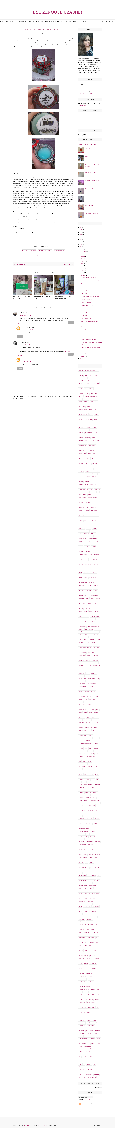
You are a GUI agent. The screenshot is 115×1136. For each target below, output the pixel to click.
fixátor (89, 903)
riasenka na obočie (94, 991)
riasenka (86, 991)
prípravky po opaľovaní (84, 989)
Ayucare (85, 404)
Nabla (94, 699)
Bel (80, 422)
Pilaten (96, 743)
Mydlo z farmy (93, 688)
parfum (80, 963)
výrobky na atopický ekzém (85, 1046)
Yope (91, 867)
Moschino (92, 686)
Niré (94, 714)
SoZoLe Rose (81, 805)
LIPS (90, 624)
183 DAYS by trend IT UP (90, 370)
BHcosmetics (82, 406)
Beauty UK (81, 419)
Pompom (96, 748)
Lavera (85, 634)
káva (96, 924)
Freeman (81, 559)
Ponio (80, 751)
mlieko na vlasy (82, 942)
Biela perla (87, 427)
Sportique (95, 813)
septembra (83, 258)
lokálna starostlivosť (84, 932)
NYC (86, 699)
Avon (92, 401)
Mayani (87, 673)
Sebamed (95, 792)
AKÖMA (96, 375)
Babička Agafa (90, 406)
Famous (96, 541)
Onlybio (96, 722)
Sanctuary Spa (82, 787)
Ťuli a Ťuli (96, 1074)
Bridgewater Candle (83, 450)
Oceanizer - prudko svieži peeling (88, 277)
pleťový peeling (82, 976)
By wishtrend (95, 455)
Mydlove (81, 691)
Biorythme (87, 437)
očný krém (88, 960)
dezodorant (95, 890)
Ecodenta (94, 528)
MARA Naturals (88, 650)
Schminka (81, 792)
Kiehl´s (93, 613)
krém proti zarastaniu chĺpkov (86, 924)
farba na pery (82, 901)
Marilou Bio (88, 665)
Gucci (99, 569)
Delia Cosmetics (82, 499)
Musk (87, 688)
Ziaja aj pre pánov (85, 326)
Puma (85, 753)
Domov (2, 21)
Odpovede (20, 323)
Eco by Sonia (82, 528)
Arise (92, 393)
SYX (80, 782)
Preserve (90, 751)
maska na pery (82, 934)
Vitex (80, 854)
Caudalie (96, 468)
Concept (81, 481)
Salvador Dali (97, 784)
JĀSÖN (80, 611)
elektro (93, 896)
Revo (80, 769)
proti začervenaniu (83, 984)
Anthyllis (91, 391)
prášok (91, 984)
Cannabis (81, 463)
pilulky (80, 968)
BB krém (96, 404)
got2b (80, 906)
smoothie (97, 999)
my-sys (80, 945)
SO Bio (93, 779)
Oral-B (88, 725)
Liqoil (80, 639)
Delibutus (90, 499)
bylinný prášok (88, 883)
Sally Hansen (95, 782)
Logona (98, 639)
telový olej (81, 1030)
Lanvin (80, 634)
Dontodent (86, 510)
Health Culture (92, 577)
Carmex (89, 466)
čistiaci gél (81, 1069)
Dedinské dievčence (92, 497)
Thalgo (95, 823)
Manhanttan (95, 660)
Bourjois (90, 448)
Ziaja (80, 872)
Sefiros (93, 795)
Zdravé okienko (27, 26)
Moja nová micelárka (89, 189)
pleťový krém (89, 973)
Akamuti (90, 378)
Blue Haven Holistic (95, 440)
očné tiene (81, 960)
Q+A (80, 761)
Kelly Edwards (82, 613)
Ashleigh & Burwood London (91, 396)
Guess (80, 572)
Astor (80, 398)
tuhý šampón (92, 1038)
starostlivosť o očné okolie (85, 1015)
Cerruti (97, 471)
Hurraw (87, 593)
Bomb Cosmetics (92, 445)
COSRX (88, 458)
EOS (92, 520)
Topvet (80, 836)
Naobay (86, 701)
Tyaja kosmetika (82, 844)
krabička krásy (88, 916)
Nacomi (80, 701)
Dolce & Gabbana (94, 507)
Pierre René (88, 740)
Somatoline (90, 810)
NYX (90, 699)
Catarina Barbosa (83, 468)
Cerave (87, 471)
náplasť (86, 950)
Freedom (97, 556)
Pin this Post (60, 250)
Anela (86, 388)
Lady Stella (97, 629)
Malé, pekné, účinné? (89, 205)
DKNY (80, 494)
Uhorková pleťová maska (86, 299)
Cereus (92, 471)
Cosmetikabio (93, 484)
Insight (80, 600)
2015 (81, 249)
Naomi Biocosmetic (94, 701)
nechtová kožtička (94, 947)
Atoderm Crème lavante (86, 333)
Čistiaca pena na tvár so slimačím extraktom (90, 347)
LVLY (94, 624)
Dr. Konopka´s (82, 515)
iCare (85, 911)
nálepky (81, 950)
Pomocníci (109, 21)
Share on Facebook (30, 250)
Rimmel (80, 774)
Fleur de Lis (81, 551)
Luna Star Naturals (83, 644)
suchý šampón (82, 1020)
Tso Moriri (81, 841)
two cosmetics (82, 1041)
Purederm (81, 756)
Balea (95, 409)
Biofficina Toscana (89, 432)
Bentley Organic (82, 424)
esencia (86, 898)
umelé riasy (90, 1041)
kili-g (85, 914)
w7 (79, 1056)
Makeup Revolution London (85, 660)
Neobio (85, 712)
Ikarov (87, 598)
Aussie (90, 398)
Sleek (98, 802)
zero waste (81, 1059)
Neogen (90, 712)
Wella (96, 857)
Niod (80, 714)
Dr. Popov (96, 515)
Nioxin (84, 714)
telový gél (81, 1028)
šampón (85, 1072)
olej (98, 955)
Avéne (80, 404)
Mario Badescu (82, 668)
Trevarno (81, 839)
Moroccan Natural (83, 686)
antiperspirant (82, 875)
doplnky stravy (95, 893)
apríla (82, 270)
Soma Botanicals (82, 810)
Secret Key (81, 795)
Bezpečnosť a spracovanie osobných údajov (20, 21)
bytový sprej (97, 883)
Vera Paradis (25, 342)
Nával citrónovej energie (86, 350)
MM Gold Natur (82, 652)
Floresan (88, 551)
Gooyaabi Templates (43, 1125)
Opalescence (82, 725)
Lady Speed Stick (89, 629)
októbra (83, 256)
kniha (89, 914)
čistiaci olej (96, 1069)
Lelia (86, 637)
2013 (81, 361)
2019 (81, 239)
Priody (80, 753)
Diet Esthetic (82, 507)
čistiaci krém (89, 1069)
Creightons (89, 489)
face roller (92, 898)
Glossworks (88, 564)
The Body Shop (82, 826)
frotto (94, 903)
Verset (80, 849)
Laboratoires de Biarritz (93, 626)
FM (89, 541)
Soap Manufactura (90, 805)
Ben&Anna (93, 422)
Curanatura (97, 489)
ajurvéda (91, 872)
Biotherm (94, 437)
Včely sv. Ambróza (83, 857)
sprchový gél (92, 1004)
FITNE (85, 541)
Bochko (80, 442)
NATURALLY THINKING (94, 696)
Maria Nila (81, 665)
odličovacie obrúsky (83, 955)
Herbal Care (88, 585)
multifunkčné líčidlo (93, 942)
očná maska (89, 958)
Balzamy (3, 26)
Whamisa (81, 859)
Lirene (85, 639)
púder (80, 991)
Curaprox (81, 492)
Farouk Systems (94, 543)
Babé (90, 409)
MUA (93, 652)
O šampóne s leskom (85, 287)
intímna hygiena (92, 911)
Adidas (80, 378)
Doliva (80, 510)
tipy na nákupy (96, 1033)
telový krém (97, 1028)
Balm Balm (81, 411)
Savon (89, 789)
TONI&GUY (85, 823)
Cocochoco (81, 479)
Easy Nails (81, 523)
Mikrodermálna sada (85, 309)
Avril (96, 401)
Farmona (86, 543)
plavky (86, 968)
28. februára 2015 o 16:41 (25, 315)
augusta (83, 261)
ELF (85, 520)
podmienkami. (83, 105)
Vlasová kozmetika (69, 21)
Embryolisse (86, 533)
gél (90, 906)
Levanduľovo (11, 26)
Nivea (98, 714)
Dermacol (81, 502)
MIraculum (95, 650)
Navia (97, 709)
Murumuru (81, 688)
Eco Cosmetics (92, 525)
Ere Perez (91, 536)
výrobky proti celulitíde (84, 1051)
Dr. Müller (89, 515)
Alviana (80, 388)
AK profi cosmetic (89, 375)
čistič (80, 1072)
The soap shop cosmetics (84, 831)
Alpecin (96, 380)
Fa (92, 541)
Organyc (81, 727)
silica (89, 997)
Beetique (96, 419)
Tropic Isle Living (89, 839)
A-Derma (81, 375)
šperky (96, 1072)
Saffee (84, 782)
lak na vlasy (94, 927)
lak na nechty (86, 927)
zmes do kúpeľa (89, 1059)
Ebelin (87, 523)
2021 (81, 234)
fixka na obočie (82, 903)
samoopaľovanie (82, 997)
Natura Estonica (91, 704)
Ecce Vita (93, 523)
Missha (87, 681)
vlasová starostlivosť (84, 1043)
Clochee (94, 476)
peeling (86, 963)
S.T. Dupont (87, 779)
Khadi (89, 613)
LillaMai (91, 637)
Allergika (81, 380)
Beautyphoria (89, 419)
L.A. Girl (81, 624)
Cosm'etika (87, 481)
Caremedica (94, 463)
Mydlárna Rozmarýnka (90, 691)
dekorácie (90, 888)
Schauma (95, 789)
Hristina (95, 590)
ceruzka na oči (92, 885)
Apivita (97, 391)
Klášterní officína (95, 616)
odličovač (92, 955)
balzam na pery (82, 880)
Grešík (89, 569)
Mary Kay (81, 670)
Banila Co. (88, 411)
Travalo (86, 836)
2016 (81, 246)
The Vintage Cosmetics (84, 828)
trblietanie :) (93, 1035)
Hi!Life (84, 587)
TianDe (93, 831)
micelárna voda (82, 940)
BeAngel (96, 414)
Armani (96, 393)
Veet (90, 846)
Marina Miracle (96, 665)
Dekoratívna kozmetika (90, 21)
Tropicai (97, 839)
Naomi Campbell (82, 704)
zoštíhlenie (97, 1059)
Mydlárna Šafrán (83, 694)
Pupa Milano (91, 753)
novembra (83, 253)
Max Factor (81, 673)
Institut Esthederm (88, 600)
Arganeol (81, 393)
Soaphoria (38, 255)
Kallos (90, 611)
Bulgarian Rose (91, 453)
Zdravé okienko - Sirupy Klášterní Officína (90, 296)
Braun (95, 448)
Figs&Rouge (86, 549)
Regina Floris (82, 766)
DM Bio (84, 494)
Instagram (82, 93)
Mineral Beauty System (93, 678)
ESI (95, 520)
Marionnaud (90, 668)
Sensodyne (88, 797)
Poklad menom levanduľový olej (92, 180)
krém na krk (81, 919)
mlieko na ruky (91, 940)
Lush (91, 644)
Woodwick (81, 862)
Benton (90, 424)
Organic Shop (94, 725)
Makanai (88, 655)
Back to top (97, 1125)
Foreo (90, 554)
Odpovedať (71, 322)
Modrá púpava (82, 683)
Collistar (88, 479)
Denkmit (96, 499)
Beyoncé (81, 427)
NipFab (89, 714)
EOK (88, 520)
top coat (87, 1035)
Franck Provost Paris (84, 556)
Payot (90, 738)
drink (80, 896)
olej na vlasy (82, 958)
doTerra (81, 893)
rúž (98, 994)
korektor (81, 916)
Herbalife (95, 585)
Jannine (89, 603)
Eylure (80, 541)
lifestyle (93, 929)
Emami (80, 533)
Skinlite (93, 802)
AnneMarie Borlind (83, 391)
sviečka (89, 1020)
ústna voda (89, 1064)
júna (82, 265)
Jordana (81, 608)
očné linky (96, 958)
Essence (96, 536)
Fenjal (80, 549)
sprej (97, 1007)
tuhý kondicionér (83, 1038)
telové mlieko (82, 1025)
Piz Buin (80, 745)
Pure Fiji (97, 753)
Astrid (85, 398)
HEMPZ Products (87, 572)
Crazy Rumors (82, 489)
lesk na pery (81, 929)
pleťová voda (82, 971)
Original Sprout (82, 730)
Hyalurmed (93, 593)
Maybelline (93, 673)
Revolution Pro (86, 769)
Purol (88, 758)
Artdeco (81, 396)
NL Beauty (81, 699)
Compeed (94, 479)
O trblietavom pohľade (86, 336)
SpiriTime (89, 813)
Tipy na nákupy (39, 26)
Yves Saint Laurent (83, 870)
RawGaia (89, 761)
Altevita (87, 383)
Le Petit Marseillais (93, 634)
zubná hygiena (82, 1061)
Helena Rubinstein (83, 582)
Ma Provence (82, 655)
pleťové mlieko (90, 971)
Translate (89, 1099)
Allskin (87, 380)
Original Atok (94, 727)
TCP (80, 823)
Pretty (95, 751)
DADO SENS (93, 492)
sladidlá (81, 999)
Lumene (93, 642)
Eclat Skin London (83, 525)
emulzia (81, 898)
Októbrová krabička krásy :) (91, 172)
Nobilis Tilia (81, 717)
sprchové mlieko (82, 1004)
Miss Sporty (81, 681)
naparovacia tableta (83, 947)
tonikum (81, 1035)
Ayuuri (90, 404)
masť (97, 937)
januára (82, 356)
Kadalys (85, 611)
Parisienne (90, 735)
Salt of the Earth (88, 784)
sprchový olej (91, 1007)
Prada (85, 751)
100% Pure (81, 370)
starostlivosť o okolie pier (85, 1012)
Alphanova (81, 383)
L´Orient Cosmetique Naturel (85, 647)
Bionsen (91, 435)
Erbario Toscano (82, 536)
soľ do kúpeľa (82, 1002)
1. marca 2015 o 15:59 (28, 330)
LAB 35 (86, 624)
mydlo (85, 945)
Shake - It (86, 800)
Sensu (94, 797)
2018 (81, 241)
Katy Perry (97, 611)
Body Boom (96, 442)
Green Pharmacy (82, 569)
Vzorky (85, 854)
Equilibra (93, 533)
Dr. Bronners (82, 512)
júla (82, 263)
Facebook (90, 87)
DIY (98, 492)
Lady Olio (81, 629)
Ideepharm (81, 598)
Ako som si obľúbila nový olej (91, 213)
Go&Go (98, 564)
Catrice (90, 468)
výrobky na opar (93, 1048)
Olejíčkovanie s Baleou (86, 318)
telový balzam (90, 1025)
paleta (94, 960)
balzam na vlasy (91, 880)
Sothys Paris (82, 813)
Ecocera (88, 528)
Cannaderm (87, 463)
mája (82, 268)
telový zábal (82, 1033)
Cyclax (87, 492)
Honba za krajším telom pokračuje (88, 339)
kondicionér (95, 914)
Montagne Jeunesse (91, 683)
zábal (80, 1064)
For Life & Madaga (83, 554)
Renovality (89, 766)
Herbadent (81, 585)
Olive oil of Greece (83, 722)
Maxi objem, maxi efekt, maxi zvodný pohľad (91, 290)
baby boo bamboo (92, 875)
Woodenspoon (94, 859)
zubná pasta (97, 1061)
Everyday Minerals (93, 538)
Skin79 (88, 802)
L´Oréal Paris (96, 647)
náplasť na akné (93, 950)
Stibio (85, 815)
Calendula (93, 458)
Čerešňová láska (84, 315)
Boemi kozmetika (82, 445)
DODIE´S (89, 494)
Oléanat (91, 722)
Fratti (92, 556)
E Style (80, 520)
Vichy (92, 849)
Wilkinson (87, 859)
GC (89, 559)
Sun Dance (96, 818)
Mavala (98, 670)
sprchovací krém (91, 1002)
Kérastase (86, 621)
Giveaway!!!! (67, 351)
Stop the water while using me (85, 818)
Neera (80, 712)
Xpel (87, 862)
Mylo (90, 694)
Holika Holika (82, 590)
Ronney (97, 774)
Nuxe (93, 717)
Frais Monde (96, 554)
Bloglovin (82, 87)
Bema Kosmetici (86, 422)
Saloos (80, 784)
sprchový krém (82, 1007)
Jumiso (93, 608)
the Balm (89, 1033)
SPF (97, 779)
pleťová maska (93, 968)
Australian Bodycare (84, 401)
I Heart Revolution (94, 595)
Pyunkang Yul (95, 758)
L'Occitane (93, 621)
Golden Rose (81, 567)
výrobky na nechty (83, 1048)
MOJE (89, 652)
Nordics (88, 717)
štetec (80, 1074)
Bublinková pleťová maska (87, 312)
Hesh (80, 587)
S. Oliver (81, 779)
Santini (93, 787)
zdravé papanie (91, 1056)
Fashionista (86, 546)
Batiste (90, 414)
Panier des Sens (82, 735)
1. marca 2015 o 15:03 (25, 344)
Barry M (94, 411)
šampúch (91, 1072)
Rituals (91, 774)
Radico (84, 761)
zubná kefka (90, 1061)
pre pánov (91, 981)
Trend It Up (92, 836)
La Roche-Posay (82, 626)
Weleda (90, 857)
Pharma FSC (81, 740)
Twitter (90, 93)
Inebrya (92, 598)
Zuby (78, 21)
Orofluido (94, 730)
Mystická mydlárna (83, 696)
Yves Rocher (97, 867)
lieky (88, 929)
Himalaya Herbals (92, 587)
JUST (80, 603)
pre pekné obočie (82, 981)
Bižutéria (81, 440)
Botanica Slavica (82, 448)
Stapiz (80, 815)
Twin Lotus (97, 841)
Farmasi (81, 543)
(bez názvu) (87, 156)
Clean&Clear (87, 476)
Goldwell (89, 567)
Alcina (96, 378)
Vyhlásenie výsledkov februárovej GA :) (90, 280)
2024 (81, 227)
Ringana (86, 774)
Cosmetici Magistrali (83, 484)
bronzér (81, 883)
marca (82, 272)
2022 (81, 232)
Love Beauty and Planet (84, 642)
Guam (94, 569)
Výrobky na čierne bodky (94, 854)
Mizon (97, 681)
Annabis (91, 388)
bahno (99, 875)
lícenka (93, 932)
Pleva (86, 748)
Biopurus (81, 437)
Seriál (19, 26)
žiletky (80, 1077)
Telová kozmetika (42, 21)
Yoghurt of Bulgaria (83, 867)
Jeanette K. (25, 313)
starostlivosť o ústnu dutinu (85, 1017)
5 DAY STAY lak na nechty (87, 305)
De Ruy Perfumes (82, 497)
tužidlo (98, 1038)
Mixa (92, 681)
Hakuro (94, 572)
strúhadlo (96, 1017)
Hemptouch (91, 582)
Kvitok (80, 621)
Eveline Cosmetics (83, 538)
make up (98, 932)
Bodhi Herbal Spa (88, 442)
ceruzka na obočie (83, 885)
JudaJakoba (87, 608)
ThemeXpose (26, 1125)
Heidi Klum (88, 580)
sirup (94, 997)
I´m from (96, 600)
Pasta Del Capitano (83, 738)
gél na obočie (96, 906)
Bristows (92, 450)
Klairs (80, 616)
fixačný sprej (90, 901)
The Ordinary (90, 826)
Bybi (80, 458)
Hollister (89, 590)
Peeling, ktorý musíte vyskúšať (21, 298)
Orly (89, 730)
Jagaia (84, 603)
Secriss (87, 795)
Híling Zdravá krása (83, 595)
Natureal (92, 709)
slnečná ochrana (89, 999)
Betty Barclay (97, 424)
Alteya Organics (95, 383)
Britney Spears (82, 453)
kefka (80, 914)
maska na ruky (90, 934)
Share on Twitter (46, 250)
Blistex (86, 440)
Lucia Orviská (29, 327)
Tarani (90, 823)
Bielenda (94, 427)
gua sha (85, 906)
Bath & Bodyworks (83, 414)
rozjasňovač (87, 994)
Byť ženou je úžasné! (57, 12)
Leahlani (81, 637)
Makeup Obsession (83, 657)
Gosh (94, 567)
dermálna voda (82, 890)
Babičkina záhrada (83, 409)
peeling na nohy (93, 963)
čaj (94, 1064)
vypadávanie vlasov (95, 1043)
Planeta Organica (88, 745)
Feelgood (94, 546)
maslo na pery (91, 937)
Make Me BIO (95, 655)
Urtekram (90, 844)
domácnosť (87, 893)
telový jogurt (89, 1028)
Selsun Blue (81, 797)
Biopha (96, 435)
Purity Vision (82, 758)
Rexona (96, 771)
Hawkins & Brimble (83, 577)
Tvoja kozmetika (89, 841)
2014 (81, 358)
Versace (95, 846)
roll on (80, 994)
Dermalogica (88, 502)
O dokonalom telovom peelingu (42, 298)
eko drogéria (86, 896)
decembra (83, 251)
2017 (81, 244)
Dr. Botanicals (94, 510)
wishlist (84, 1056)
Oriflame (87, 727)
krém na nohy (90, 919)
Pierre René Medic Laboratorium (86, 743)
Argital (87, 393)
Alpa (92, 380)
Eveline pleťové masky (86, 283)
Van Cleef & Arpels (83, 846)
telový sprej (97, 1030)
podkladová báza (92, 976)
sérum (94, 1020)
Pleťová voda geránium (86, 293)
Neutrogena (96, 712)
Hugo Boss (81, 593)
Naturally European (83, 709)
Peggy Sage (96, 738)
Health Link (81, 580)
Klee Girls (86, 616)
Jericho (94, 603)
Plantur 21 (96, 745)
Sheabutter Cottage (94, 800)
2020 (81, 237)
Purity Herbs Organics (90, 756)
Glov (94, 564)
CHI (83, 458)
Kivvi (98, 613)
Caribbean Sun (82, 466)
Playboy (81, 748)
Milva (85, 678)
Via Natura (86, 849)
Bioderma (81, 432)
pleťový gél (81, 973)
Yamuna (91, 862)
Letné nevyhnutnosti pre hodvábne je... (62, 298)
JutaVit (98, 608)
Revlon (95, 766)
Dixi (87, 507)
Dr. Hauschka (90, 512)
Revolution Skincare (83, 771)
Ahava (85, 378)
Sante (89, 787)
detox (89, 890)
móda (90, 945)
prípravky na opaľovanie (84, 986)
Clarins (80, 476)
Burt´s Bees (81, 455)
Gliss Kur (81, 564)
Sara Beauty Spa (82, 789)
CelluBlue (81, 471)
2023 (81, 229)
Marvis (96, 668)
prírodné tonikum (95, 989)
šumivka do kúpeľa (88, 1074)
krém (95, 916)
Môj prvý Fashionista (85, 353)
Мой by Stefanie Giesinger (90, 1077)
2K (97, 370)
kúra (80, 927)
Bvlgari (88, 455)
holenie (80, 911)
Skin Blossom (82, 802)
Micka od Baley (88, 197)
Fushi (86, 559)
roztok (93, 994)
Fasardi (80, 546)
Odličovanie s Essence (86, 302)
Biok (97, 432)
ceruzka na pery (82, 888)
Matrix (93, 670)
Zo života (102, 21)
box (98, 880)
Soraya (97, 810)
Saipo (89, 782)
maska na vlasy (82, 937)
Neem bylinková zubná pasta (87, 329)
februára (83, 275)
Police (90, 748)
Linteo (96, 637)
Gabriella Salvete (96, 559)
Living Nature (91, 639)
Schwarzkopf (88, 792)
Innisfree (98, 598)
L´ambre (81, 650)
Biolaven (81, 435)
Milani (80, 678)
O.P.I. (97, 717)
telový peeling (52, 255)
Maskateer (87, 670)
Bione (86, 435)
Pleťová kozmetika (55, 21)
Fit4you (92, 549)
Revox (91, 771)
